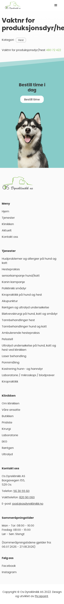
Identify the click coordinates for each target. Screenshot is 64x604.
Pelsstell (7, 339)
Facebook (9, 565)
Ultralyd (7, 454)
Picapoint (41, 596)
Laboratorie (10, 435)
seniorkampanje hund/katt (21, 275)
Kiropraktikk (10, 381)
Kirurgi (6, 428)
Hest (21, 40)
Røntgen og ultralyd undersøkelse (25, 307)
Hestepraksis (11, 269)
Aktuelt (7, 230)
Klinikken (8, 224)
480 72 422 (53, 50)
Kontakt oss (10, 236)
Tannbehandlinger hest (18, 320)
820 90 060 (27, 497)
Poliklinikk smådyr (14, 288)
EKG (4, 441)
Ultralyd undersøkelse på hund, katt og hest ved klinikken (29, 347)
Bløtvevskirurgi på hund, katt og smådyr (30, 313)
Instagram (9, 572)
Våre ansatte (11, 409)
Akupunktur (10, 301)
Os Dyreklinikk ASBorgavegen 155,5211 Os (13, 480)
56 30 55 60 (21, 491)
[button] (55, 5)
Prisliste (7, 422)
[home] (12, 5)
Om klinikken (10, 403)
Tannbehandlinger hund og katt (24, 326)
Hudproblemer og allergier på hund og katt (29, 260)
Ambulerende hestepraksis (21, 332)
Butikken (8, 416)
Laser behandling (14, 356)
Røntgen (8, 448)
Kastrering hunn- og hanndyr (22, 368)
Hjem (5, 211)
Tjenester (8, 217)
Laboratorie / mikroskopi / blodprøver (28, 375)
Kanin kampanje (13, 282)
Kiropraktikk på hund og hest (22, 294)
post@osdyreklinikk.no (27, 503)
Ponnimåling (10, 362)
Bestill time (32, 99)
